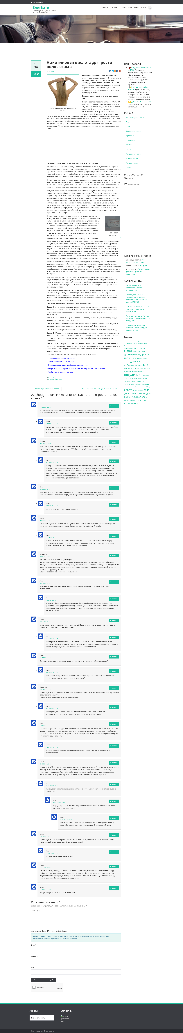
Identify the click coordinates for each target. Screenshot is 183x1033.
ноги (141, 368)
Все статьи (115, 8)
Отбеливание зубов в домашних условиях (100, 389)
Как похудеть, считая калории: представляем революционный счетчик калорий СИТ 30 (136, 298)
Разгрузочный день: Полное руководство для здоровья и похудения (138, 318)
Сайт (33, 967)
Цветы (128, 167)
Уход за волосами (133, 154)
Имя (33, 945)
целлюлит (141, 400)
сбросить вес (129, 384)
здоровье (134, 361)
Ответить (113, 406)
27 (38, 74)
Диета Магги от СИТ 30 (141, 102)
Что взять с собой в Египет (136, 261)
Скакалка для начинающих (140, 343)
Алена (42, 405)
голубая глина (136, 351)
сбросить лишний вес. (142, 384)
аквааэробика (128, 348)
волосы (128, 350)
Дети (128, 122)
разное (140, 381)
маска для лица (132, 368)
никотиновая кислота (55, 380)
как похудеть (137, 365)
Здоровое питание (133, 131)
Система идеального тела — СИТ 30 (134, 8)
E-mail (34, 956)
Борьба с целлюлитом (135, 117)
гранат (144, 351)
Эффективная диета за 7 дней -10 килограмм (138, 271)
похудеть (145, 375)
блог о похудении (140, 348)
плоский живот (132, 371)
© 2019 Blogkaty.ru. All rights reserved (42, 1031)
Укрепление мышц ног (141, 346)
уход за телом (139, 396)
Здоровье (130, 135)
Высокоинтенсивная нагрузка (132, 341)
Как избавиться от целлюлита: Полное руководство (134, 287)
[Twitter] (113, 71)
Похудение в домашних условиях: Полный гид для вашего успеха (136, 327)
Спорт (128, 149)
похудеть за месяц (131, 378)
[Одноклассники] (115, 71)
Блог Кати (41, 7)
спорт (128, 390)
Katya (52, 71)
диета (128, 354)
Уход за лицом (132, 158)
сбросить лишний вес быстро (134, 387)
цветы (132, 400)
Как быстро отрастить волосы (46, 389)
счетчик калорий (137, 390)
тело (146, 390)
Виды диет (142, 266)
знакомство (143, 362)
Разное (50, 378)
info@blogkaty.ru (38, 2)
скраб (150, 387)
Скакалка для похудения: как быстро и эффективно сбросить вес (138, 309)
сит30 (146, 387)
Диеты (128, 126)
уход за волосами (133, 393)
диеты (134, 355)
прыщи (133, 382)
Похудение (130, 140)
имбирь (128, 365)
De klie (42, 887)
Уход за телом (57, 378)
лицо (145, 365)
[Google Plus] (120, 71)
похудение (132, 375)
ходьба (126, 400)
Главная (105, 8)
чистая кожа (131, 403)
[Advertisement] (91, 48)
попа (142, 371)
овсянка (147, 368)
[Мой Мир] (117, 71)
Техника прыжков (129, 346)
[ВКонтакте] (110, 71)
